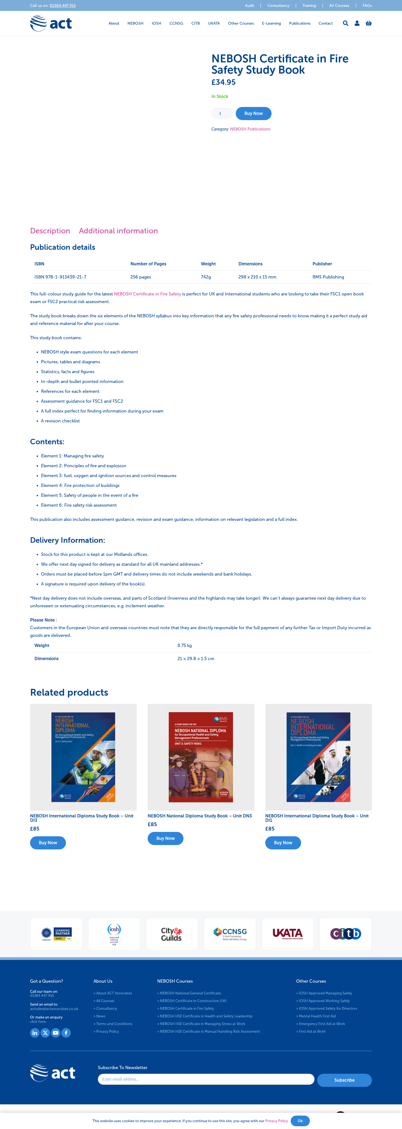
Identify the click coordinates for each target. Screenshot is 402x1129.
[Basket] (369, 23)
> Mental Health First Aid (316, 1016)
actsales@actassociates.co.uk (54, 1008)
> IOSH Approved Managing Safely (324, 993)
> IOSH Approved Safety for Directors (326, 1008)
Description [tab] (50, 231)
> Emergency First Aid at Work (320, 1023)
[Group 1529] (55, 1033)
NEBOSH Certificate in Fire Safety (147, 294)
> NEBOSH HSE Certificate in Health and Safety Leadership (204, 1016)
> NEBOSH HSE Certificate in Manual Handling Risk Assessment (208, 1031)
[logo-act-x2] (51, 23)
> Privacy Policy (106, 1031)
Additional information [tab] (118, 231)
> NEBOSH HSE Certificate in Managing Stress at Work (201, 1023)
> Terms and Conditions (113, 1023)
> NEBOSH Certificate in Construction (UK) (192, 1001)
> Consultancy (105, 1008)
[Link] (357, 23)
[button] (122, 23)
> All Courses (104, 1001)
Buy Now (253, 113)
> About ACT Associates (113, 993)
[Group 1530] (66, 1033)
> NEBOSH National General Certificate (189, 993)
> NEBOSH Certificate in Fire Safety (185, 1008)
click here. (38, 1021)
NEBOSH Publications (250, 129)
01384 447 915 (42, 996)
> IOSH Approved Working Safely (323, 1001)
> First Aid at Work (311, 1031)
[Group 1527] (35, 1033)
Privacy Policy (276, 1121)
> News (100, 1016)
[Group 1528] (45, 1033)
